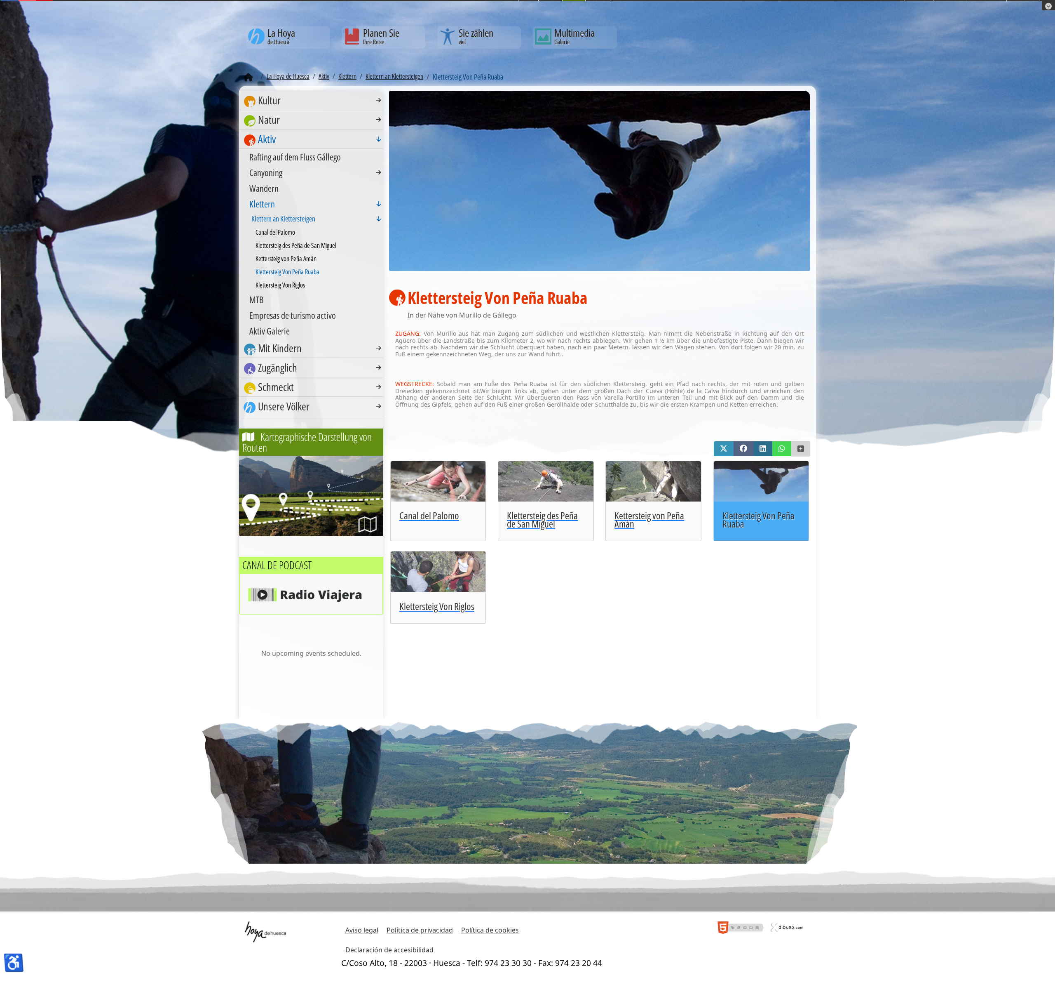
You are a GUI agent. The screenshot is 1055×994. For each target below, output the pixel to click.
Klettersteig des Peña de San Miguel (296, 245)
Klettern (262, 204)
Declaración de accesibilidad (389, 949)
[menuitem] (311, 100)
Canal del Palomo (275, 232)
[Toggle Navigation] (378, 100)
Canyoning (265, 172)
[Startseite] (248, 77)
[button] (724, 448)
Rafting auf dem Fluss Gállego (295, 157)
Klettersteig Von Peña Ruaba (287, 271)
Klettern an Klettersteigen (283, 219)
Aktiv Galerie (269, 331)
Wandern (264, 188)
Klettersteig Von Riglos (280, 285)
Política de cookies (490, 930)
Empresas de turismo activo (292, 315)
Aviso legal (361, 930)
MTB (256, 299)
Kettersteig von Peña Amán (286, 258)
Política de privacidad (420, 930)
